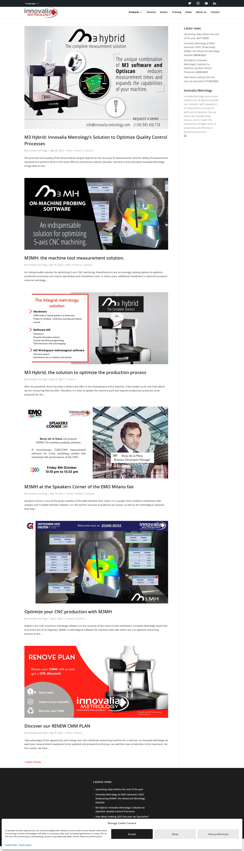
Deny (175, 834)
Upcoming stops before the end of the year (119, 789)
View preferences (218, 834)
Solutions (89, 150)
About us (201, 12)
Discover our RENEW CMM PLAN (57, 726)
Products (134, 12)
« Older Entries (32, 762)
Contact (215, 12)
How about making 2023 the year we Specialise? (122, 816)
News (189, 12)
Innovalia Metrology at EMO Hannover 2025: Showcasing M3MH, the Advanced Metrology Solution (120, 798)
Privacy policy (25, 844)
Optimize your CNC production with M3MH (68, 612)
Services (151, 12)
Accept (132, 834)
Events (164, 12)
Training (176, 12)
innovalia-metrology (37, 150)
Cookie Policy (11, 844)
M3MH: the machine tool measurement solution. (74, 258)
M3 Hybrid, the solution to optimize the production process (85, 372)
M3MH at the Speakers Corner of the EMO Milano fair (79, 487)
